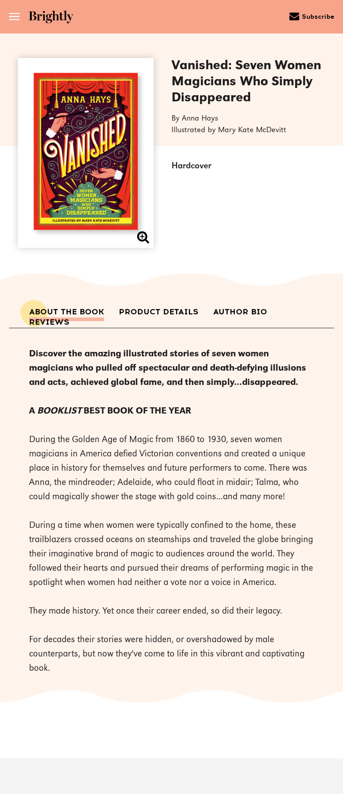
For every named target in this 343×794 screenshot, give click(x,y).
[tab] (66, 312)
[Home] (54, 18)
